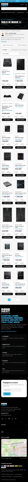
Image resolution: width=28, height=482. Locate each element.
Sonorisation (21, 12)
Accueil (2, 30)
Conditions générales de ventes (7, 474)
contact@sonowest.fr (6, 415)
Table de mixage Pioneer (8, 45)
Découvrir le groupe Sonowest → (9, 331)
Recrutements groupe (17, 476)
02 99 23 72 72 (4, 413)
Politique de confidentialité (6, 476)
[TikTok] (12, 418)
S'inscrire (7, 393)
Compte (22, 4)
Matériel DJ (7, 30)
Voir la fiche (7, 119)
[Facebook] (5, 418)
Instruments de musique (8, 12)
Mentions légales (18, 474)
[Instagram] (2, 418)
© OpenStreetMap (23, 458)
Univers (3, 424)
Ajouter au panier (7, 87)
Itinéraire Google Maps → (7, 458)
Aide (2, 431)
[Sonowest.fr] (4, 4)
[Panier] (26, 5)
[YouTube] (9, 418)
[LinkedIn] (15, 418)
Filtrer (5, 49)
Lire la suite (3, 41)
